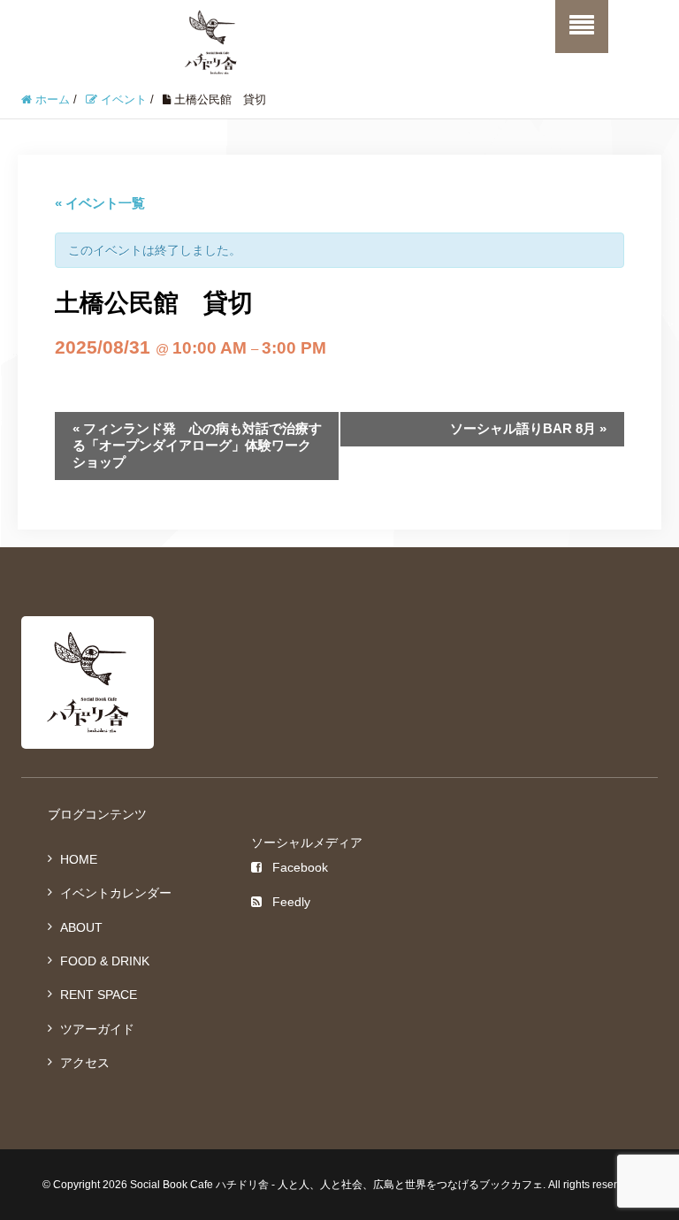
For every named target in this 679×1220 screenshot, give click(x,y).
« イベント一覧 (100, 202)
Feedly (291, 902)
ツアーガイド (97, 1029)
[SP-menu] (581, 26)
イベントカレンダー (116, 893)
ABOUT (81, 927)
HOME (78, 859)
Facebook (300, 867)
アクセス (85, 1063)
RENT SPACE (98, 994)
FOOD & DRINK (104, 961)
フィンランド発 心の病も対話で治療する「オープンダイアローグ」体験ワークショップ (197, 445)
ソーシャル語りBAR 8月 (528, 428)
